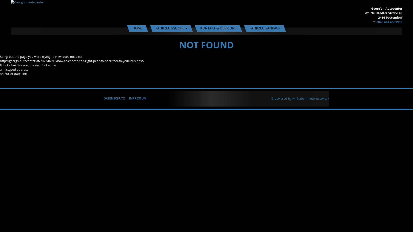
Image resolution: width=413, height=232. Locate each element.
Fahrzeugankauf (265, 28)
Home (138, 28)
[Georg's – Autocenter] (27, 2)
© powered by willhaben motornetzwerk (300, 98)
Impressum (137, 98)
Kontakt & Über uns (218, 28)
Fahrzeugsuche (170, 28)
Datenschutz (114, 98)
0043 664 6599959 (389, 22)
